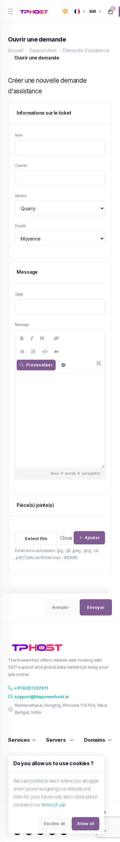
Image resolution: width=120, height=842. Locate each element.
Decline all (54, 823)
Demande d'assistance (86, 50)
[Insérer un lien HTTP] (56, 338)
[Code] (45, 351)
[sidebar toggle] (10, 11)
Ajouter (92, 537)
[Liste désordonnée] (22, 351)
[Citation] (56, 351)
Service (20, 196)
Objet (19, 294)
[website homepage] (35, 12)
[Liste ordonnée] (33, 351)
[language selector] (80, 11)
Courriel (21, 165)
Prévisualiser (39, 364)
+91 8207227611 (31, 688)
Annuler (60, 607)
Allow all (85, 823)
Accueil (15, 50)
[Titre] (42, 338)
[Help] (63, 365)
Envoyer (96, 607)
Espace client (43, 50)
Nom (18, 135)
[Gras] (22, 338)
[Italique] (32, 338)
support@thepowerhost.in (41, 696)
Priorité (20, 226)
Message (22, 325)
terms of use (54, 804)
